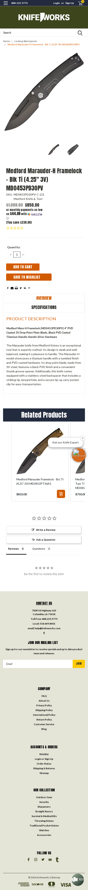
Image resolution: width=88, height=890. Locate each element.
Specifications (43, 307)
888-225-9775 (19, 3)
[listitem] (40, 461)
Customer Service (44, 724)
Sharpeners (44, 806)
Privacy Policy (44, 705)
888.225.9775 (50, 618)
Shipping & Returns (44, 768)
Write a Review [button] (45, 530)
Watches (44, 830)
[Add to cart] (61, 494)
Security (44, 801)
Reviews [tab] (13, 548)
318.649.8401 (47, 623)
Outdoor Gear (44, 797)
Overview (44, 298)
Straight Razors (44, 811)
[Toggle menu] (5, 5)
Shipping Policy (44, 710)
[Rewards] (78, 880)
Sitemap (44, 773)
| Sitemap (55, 877)
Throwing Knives (44, 820)
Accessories (44, 834)
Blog (44, 728)
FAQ (44, 695)
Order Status (44, 763)
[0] (78, 3)
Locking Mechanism (25, 41)
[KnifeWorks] (44, 17)
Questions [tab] (38, 548)
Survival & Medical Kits (44, 816)
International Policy (44, 714)
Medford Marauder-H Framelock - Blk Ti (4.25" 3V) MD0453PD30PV (44, 44)
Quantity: (13, 247)
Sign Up (69, 3)
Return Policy (44, 719)
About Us (44, 700)
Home (6, 41)
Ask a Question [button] (45, 539)
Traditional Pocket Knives (44, 825)
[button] (25, 214)
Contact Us (44, 603)
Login (56, 3)
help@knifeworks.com (47, 628)
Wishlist (44, 754)
